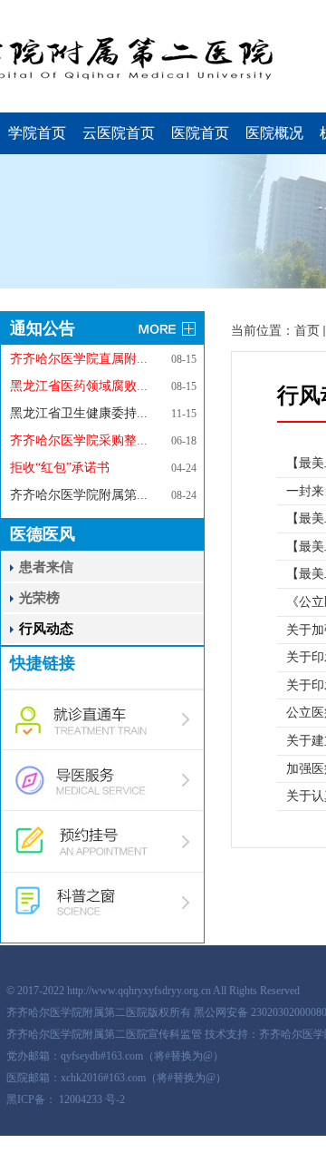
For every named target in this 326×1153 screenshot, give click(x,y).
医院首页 (200, 133)
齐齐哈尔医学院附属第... (79, 495)
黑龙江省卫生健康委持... (79, 413)
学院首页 (37, 133)
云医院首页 (118, 133)
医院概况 (274, 133)
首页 (307, 330)
